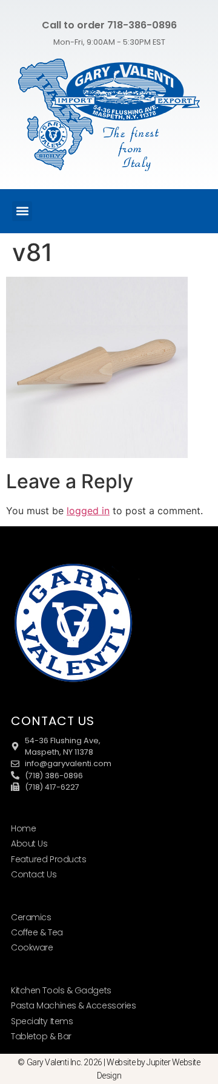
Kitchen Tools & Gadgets (61, 990)
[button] (22, 211)
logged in (88, 511)
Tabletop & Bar (41, 1036)
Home (23, 828)
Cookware (32, 947)
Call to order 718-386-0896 (109, 25)
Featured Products (48, 859)
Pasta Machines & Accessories (73, 1005)
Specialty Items (42, 1021)
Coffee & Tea (37, 932)
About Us (29, 843)
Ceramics (31, 917)
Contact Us (34, 874)
